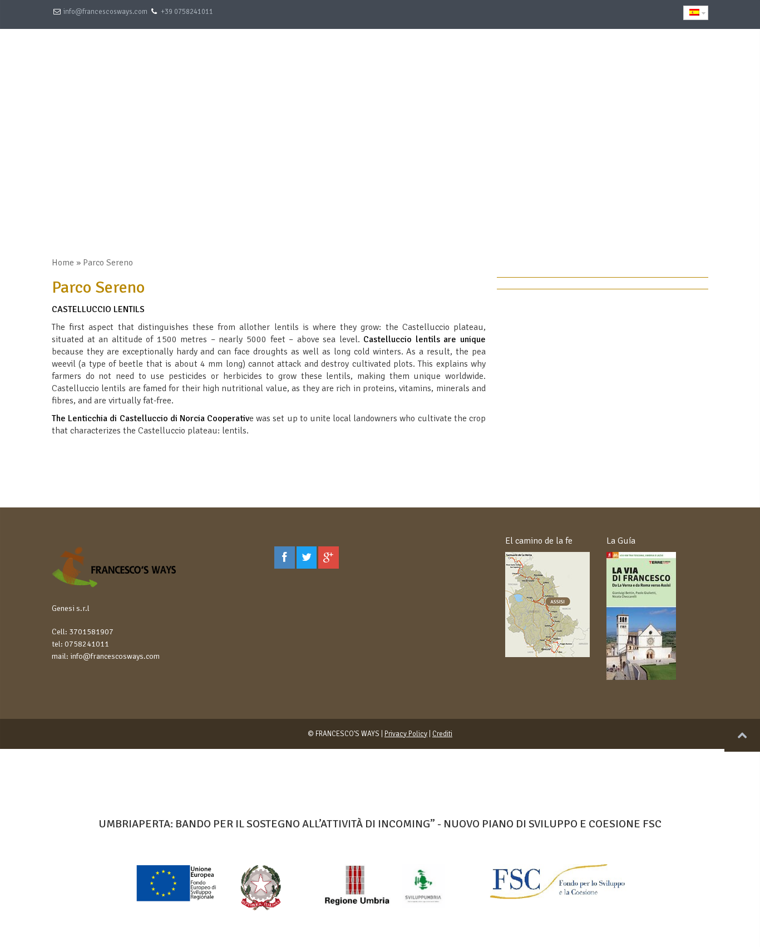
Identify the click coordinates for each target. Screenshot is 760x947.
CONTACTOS (673, 53)
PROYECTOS (602, 53)
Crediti (442, 733)
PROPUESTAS (387, 53)
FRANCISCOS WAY (521, 53)
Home (63, 262)
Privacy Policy (405, 733)
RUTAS (450, 53)
